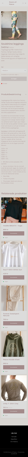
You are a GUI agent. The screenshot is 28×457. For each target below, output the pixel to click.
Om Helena (14, 441)
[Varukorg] (25, 3)
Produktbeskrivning (11, 94)
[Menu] (2, 3)
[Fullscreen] (14, 25)
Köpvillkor (14, 439)
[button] (24, 26)
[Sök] (23, 3)
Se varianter (13, 233)
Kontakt (14, 436)
